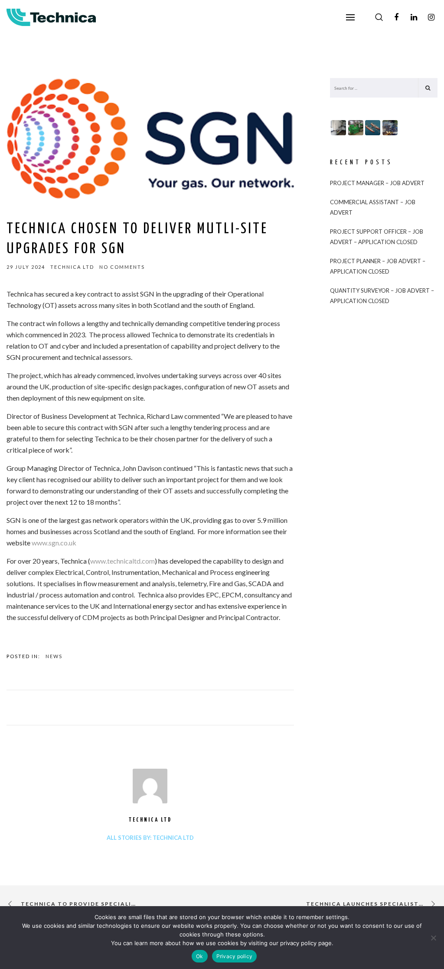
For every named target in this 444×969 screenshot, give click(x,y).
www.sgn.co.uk (54, 542)
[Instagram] (430, 17)
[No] (433, 937)
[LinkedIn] (413, 17)
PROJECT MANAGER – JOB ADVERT (377, 182)
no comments (122, 267)
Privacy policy (234, 956)
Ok (199, 956)
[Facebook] (396, 17)
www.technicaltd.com (122, 561)
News (54, 656)
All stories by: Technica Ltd (150, 837)
